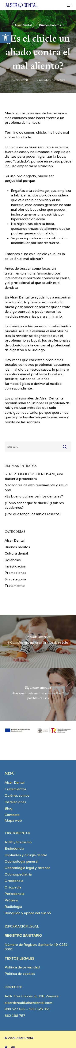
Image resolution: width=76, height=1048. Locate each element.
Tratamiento (15, 585)
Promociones (15, 572)
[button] (5, 37)
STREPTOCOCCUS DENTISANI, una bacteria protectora (34, 476)
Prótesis (11, 900)
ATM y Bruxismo (18, 842)
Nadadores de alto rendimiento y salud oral (36, 487)
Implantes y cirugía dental (26, 855)
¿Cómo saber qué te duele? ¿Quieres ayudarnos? (34, 505)
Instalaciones (15, 802)
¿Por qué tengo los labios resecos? (33, 514)
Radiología (13, 906)
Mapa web (13, 820)
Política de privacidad (22, 967)
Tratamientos (15, 789)
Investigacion (15, 566)
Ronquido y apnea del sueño (28, 913)
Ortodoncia (14, 880)
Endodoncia (14, 848)
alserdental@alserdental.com (28, 1002)
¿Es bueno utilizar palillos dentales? (34, 496)
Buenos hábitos (50, 25)
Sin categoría (15, 579)
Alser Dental (23, 25)
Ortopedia (13, 887)
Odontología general (21, 861)
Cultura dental (16, 553)
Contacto (12, 815)
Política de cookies (20, 973)
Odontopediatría (18, 874)
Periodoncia (14, 893)
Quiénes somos (17, 795)
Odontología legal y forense (27, 868)
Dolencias (13, 560)
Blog (8, 808)
